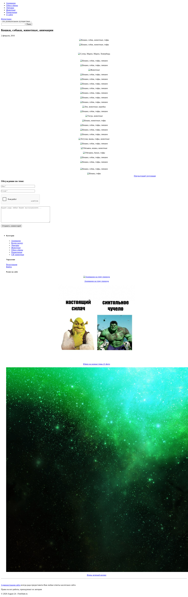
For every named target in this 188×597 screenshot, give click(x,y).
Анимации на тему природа (96, 281)
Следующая (150, 176)
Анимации (11, 3)
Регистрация (11, 264)
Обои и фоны (12, 5)
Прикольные (11, 12)
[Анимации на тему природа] (96, 277)
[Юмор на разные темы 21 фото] (96, 360)
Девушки (10, 8)
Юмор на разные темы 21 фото (96, 364)
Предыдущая (139, 176)
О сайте (9, 15)
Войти (9, 267)
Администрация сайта (10, 585)
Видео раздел (17, 243)
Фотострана (6, 19)
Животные (10, 10)
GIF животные (17, 254)
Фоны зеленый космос (96, 575)
